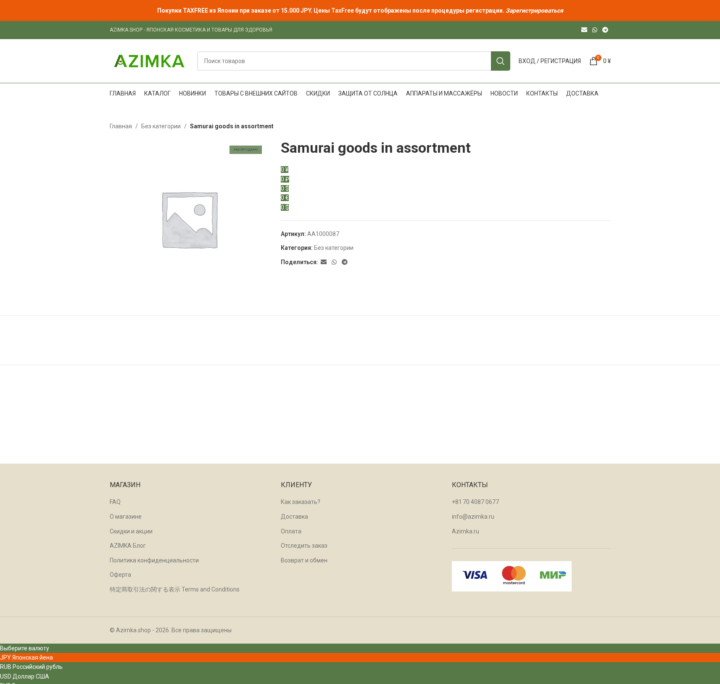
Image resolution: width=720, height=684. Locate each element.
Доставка (294, 516)
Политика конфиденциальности (154, 560)
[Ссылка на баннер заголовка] (360, 10)
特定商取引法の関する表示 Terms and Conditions (175, 589)
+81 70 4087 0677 (475, 501)
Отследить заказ (304, 545)
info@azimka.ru (473, 516)
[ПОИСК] (500, 61)
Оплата (291, 531)
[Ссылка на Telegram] (605, 30)
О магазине (126, 516)
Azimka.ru (465, 531)
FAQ (115, 501)
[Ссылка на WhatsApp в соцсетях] (595, 30)
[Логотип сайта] (149, 60)
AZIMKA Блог (128, 545)
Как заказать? (300, 501)
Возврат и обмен (304, 560)
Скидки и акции (131, 531)
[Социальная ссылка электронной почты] (584, 30)
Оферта (120, 574)
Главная (121, 126)
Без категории (161, 126)
